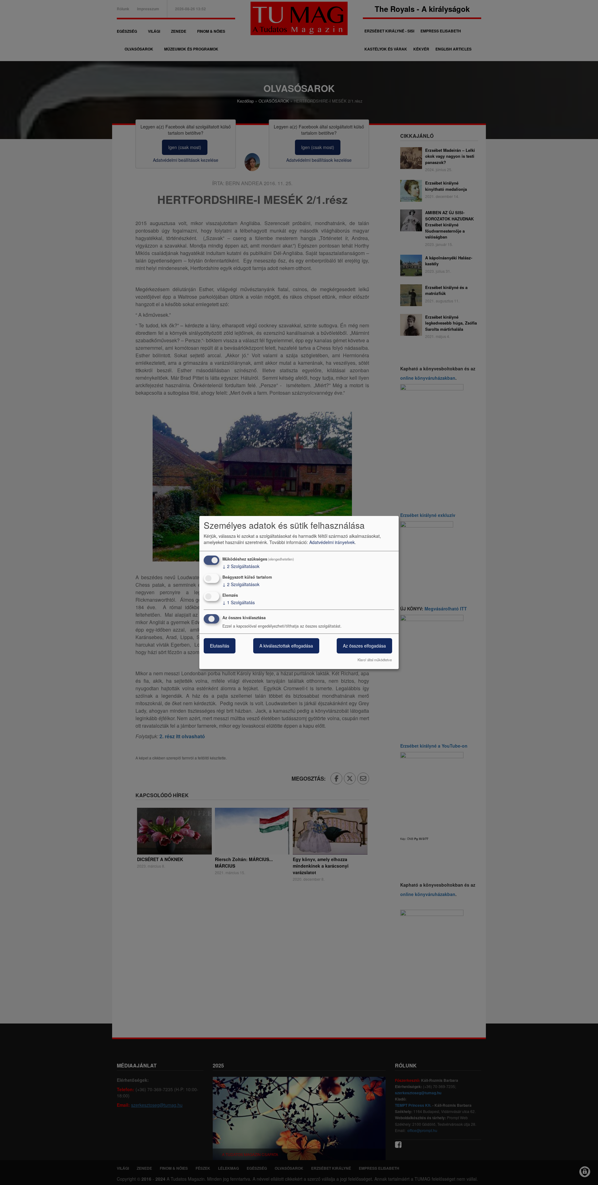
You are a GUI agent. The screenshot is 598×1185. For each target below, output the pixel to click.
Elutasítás (219, 646)
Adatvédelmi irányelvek (332, 542)
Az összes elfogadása (364, 646)
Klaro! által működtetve (375, 659)
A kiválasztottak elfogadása (286, 646)
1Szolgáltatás (238, 602)
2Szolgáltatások (240, 566)
